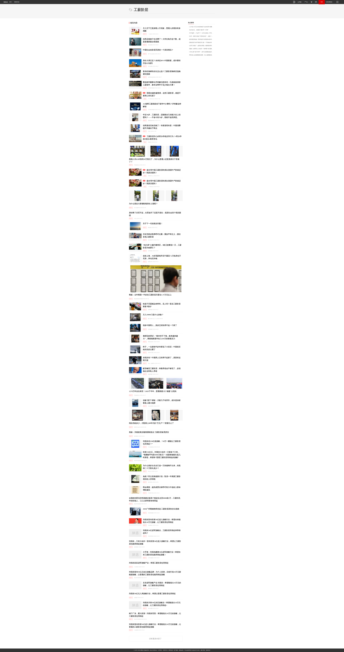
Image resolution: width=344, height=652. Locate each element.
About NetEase (153, 650)
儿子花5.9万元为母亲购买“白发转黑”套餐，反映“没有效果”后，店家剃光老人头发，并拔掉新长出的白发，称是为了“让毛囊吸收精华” (202, 26)
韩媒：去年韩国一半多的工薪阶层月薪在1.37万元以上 (150, 295)
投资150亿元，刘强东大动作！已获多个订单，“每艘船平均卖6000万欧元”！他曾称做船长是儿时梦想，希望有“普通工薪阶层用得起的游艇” (162, 454)
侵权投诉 (208, 650)
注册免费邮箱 (329, 2)
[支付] (312, 2)
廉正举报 (203, 650)
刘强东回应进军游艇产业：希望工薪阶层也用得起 (148, 563)
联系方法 (165, 650)
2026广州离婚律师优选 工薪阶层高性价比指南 (161, 509)
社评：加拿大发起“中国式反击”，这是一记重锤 (202, 36)
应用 (10, 2)
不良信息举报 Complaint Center (192, 650)
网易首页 (6, 2)
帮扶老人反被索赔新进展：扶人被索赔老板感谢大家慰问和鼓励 (202, 55)
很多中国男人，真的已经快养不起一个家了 (160, 325)
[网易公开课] (300, 2)
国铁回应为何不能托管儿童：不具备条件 (200, 42)
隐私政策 (181, 650)
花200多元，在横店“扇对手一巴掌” (199, 30)
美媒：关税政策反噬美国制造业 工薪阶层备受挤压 (149, 432)
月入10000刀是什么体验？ (153, 315)
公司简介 (160, 650)
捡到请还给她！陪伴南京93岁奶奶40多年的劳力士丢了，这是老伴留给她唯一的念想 (202, 39)
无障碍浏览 (16, 2)
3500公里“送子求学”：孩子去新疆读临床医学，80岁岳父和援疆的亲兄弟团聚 (202, 52)
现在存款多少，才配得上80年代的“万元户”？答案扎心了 (151, 423)
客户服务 (176, 650)
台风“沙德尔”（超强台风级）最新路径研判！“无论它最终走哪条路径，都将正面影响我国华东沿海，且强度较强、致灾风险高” (202, 45)
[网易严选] (306, 2)
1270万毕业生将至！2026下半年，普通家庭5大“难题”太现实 (152, 391)
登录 (322, 2)
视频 (145, 98)
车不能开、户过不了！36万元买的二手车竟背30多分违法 (202, 33)
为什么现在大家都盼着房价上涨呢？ (143, 204)
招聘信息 (171, 650)
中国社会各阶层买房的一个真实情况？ (158, 50)
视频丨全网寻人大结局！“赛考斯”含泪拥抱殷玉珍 (202, 48)
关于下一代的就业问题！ (153, 223)
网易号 (144, 34)
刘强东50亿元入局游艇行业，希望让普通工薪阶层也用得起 (152, 594)
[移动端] (294, 2)
